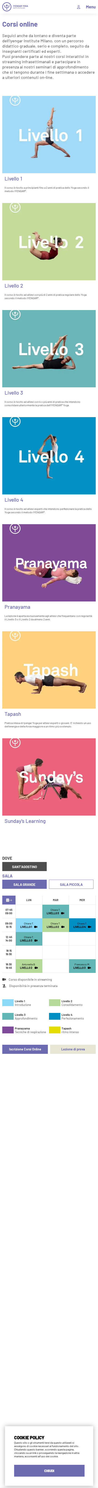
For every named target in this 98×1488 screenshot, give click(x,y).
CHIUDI (49, 1471)
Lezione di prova (73, 1049)
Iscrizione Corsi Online (25, 1049)
